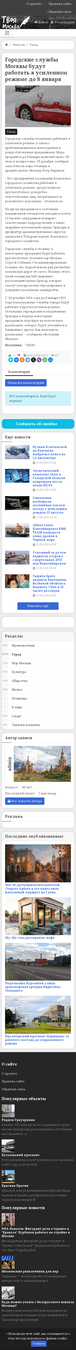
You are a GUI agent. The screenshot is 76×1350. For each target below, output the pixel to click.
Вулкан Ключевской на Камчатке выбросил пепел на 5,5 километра (50, 452)
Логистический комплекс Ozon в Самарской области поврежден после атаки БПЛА (49, 478)
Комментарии (19, 372)
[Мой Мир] (50, 359)
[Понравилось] (9, 355)
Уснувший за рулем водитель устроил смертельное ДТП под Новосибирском (49, 558)
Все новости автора (26, 801)
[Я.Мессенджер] (10, 359)
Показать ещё (38, 606)
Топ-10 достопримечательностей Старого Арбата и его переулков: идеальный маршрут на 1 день (32, 888)
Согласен (39, 1343)
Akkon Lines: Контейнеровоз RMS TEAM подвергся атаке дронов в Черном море (49, 532)
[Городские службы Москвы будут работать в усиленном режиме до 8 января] (38, 106)
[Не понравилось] (18, 355)
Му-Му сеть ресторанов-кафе (30, 938)
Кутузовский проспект (21, 1155)
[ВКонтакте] (16, 359)
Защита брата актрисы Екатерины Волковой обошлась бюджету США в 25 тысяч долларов (49, 583)
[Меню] (7, 33)
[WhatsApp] (44, 359)
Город (11, 131)
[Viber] (39, 359)
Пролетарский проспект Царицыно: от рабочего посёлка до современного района (37, 1039)
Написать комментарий (26, 383)
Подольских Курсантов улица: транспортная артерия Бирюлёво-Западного (33, 986)
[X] (33, 359)
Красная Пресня (15, 1186)
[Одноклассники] (22, 359)
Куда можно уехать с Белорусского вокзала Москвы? (38, 1304)
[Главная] (6, 45)
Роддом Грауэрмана (18, 1120)
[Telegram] (27, 359)
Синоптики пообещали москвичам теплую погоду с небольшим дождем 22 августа (50, 505)
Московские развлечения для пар (30, 1271)
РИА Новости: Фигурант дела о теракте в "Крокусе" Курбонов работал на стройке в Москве (36, 1232)
